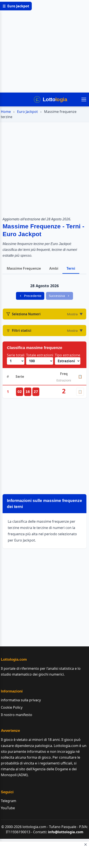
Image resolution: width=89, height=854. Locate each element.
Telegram (8, 800)
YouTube (8, 808)
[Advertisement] (44, 46)
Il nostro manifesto (16, 714)
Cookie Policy (11, 707)
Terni (71, 268)
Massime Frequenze (24, 268)
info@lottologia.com (65, 832)
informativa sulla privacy (21, 700)
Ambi (53, 268)
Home (6, 111)
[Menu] (83, 99)
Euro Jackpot (27, 111)
